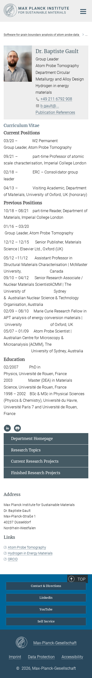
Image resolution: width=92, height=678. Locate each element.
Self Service (46, 621)
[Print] (17, 428)
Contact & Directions (46, 586)
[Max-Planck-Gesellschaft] (24, 643)
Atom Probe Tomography (27, 547)
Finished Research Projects (35, 473)
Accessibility (72, 657)
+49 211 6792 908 (56, 99)
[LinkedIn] (7, 428)
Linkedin (46, 597)
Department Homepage (32, 438)
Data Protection (41, 657)
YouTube (46, 609)
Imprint (15, 657)
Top (81, 579)
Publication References (55, 112)
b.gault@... (49, 105)
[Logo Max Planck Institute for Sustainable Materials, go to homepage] (37, 10)
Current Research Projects (35, 461)
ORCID (13, 559)
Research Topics (26, 450)
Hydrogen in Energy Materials (30, 553)
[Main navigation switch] (83, 11)
